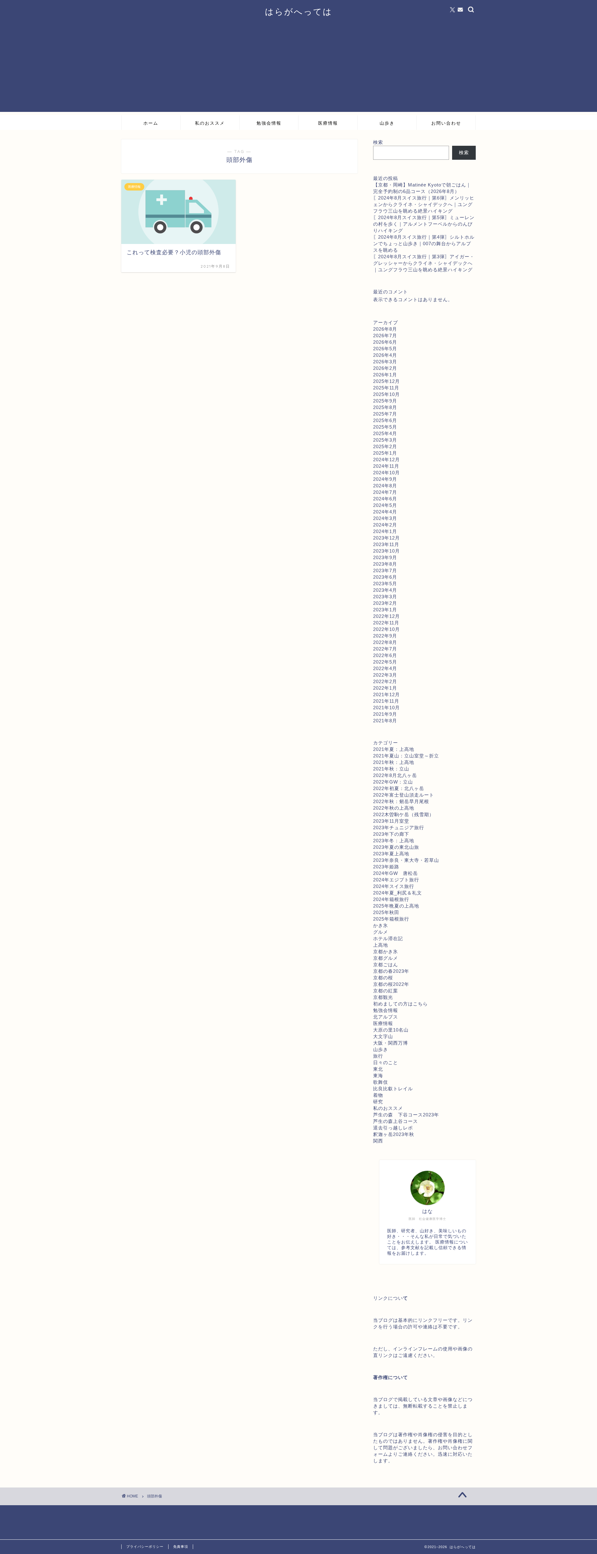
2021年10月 (386, 707)
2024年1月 (385, 531)
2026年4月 (385, 355)
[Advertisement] (298, 68)
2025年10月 (386, 394)
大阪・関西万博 (390, 1043)
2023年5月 (385, 583)
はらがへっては (298, 11)
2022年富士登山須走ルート (403, 795)
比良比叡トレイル (393, 1088)
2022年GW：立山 (393, 781)
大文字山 (383, 1036)
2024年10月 (386, 472)
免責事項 (180, 1546)
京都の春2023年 (391, 971)
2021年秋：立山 (391, 768)
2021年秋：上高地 (393, 762)
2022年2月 (385, 681)
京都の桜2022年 (391, 984)
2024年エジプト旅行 (396, 879)
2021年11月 (386, 701)
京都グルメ (385, 958)
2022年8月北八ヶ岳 (395, 775)
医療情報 (328, 123)
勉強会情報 (269, 123)
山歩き (387, 123)
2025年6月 (385, 420)
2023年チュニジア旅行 (398, 827)
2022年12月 (386, 616)
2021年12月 (386, 694)
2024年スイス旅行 (393, 886)
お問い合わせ (446, 123)
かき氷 (380, 925)
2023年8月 (385, 564)
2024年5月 (385, 505)
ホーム (150, 123)
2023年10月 (386, 551)
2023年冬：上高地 (393, 840)
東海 (378, 1075)
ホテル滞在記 (388, 938)
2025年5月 (385, 427)
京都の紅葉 (385, 990)
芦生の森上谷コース (395, 1121)
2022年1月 (385, 688)
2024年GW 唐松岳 (395, 873)
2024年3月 (385, 518)
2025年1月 (385, 453)
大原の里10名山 (391, 1029)
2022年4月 (385, 668)
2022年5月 (385, 661)
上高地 (380, 945)
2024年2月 (385, 524)
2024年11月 (386, 466)
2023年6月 (385, 577)
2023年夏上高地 (391, 853)
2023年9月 (385, 557)
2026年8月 (385, 329)
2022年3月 (385, 675)
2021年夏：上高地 (393, 749)
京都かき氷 (385, 951)
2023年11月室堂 (391, 821)
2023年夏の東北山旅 (396, 847)
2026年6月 (385, 342)
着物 (378, 1095)
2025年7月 (385, 413)
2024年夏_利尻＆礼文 (397, 892)
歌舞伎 (380, 1082)
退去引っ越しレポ (393, 1127)
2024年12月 (386, 459)
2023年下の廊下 (391, 834)
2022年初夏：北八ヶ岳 (398, 788)
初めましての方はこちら (400, 1003)
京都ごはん (385, 964)
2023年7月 (385, 570)
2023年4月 (385, 590)
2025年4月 (385, 433)
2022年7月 (385, 648)
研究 (378, 1101)
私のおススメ (210, 123)
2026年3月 (385, 361)
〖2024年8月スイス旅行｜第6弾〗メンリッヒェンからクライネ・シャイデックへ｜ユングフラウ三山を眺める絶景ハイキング (423, 204)
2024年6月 (385, 498)
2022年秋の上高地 (393, 808)
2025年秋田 (386, 912)
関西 (378, 1140)
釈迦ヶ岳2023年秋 (393, 1134)
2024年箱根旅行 (391, 899)
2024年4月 (385, 511)
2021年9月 (385, 714)
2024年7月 (385, 492)
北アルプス (385, 1016)
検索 (378, 142)
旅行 (378, 1056)
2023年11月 (386, 544)
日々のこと (385, 1062)
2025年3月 (385, 440)
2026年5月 (385, 348)
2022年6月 (385, 655)
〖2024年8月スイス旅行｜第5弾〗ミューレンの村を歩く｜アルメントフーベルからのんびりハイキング (423, 224)
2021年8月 (385, 720)
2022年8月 (385, 642)
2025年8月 (385, 407)
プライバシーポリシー (145, 1546)
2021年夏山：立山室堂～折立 (406, 755)
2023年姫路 (386, 866)
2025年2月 (385, 446)
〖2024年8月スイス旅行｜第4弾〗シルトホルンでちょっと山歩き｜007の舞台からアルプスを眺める (423, 243)
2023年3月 (385, 596)
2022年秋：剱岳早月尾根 (401, 801)
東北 (378, 1069)
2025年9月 (385, 400)
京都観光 (383, 997)
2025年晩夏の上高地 (396, 905)
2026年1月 (385, 374)
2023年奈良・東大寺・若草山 (406, 860)
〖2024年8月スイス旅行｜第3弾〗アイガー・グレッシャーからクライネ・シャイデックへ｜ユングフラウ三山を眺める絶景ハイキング (423, 263)
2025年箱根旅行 (391, 919)
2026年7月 (385, 335)
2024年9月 (385, 479)
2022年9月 (385, 635)
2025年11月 (386, 387)
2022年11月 (386, 622)
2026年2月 (385, 368)
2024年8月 (385, 485)
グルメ (380, 932)
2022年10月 (386, 629)
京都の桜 (383, 977)
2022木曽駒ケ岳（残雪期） (403, 814)
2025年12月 (386, 381)
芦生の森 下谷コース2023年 (406, 1114)
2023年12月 (386, 537)
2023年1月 (385, 609)
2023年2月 (385, 603)
